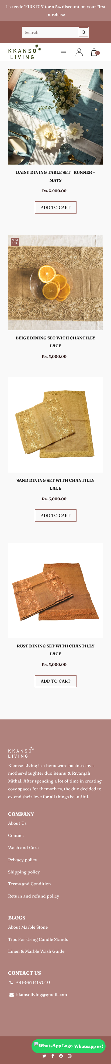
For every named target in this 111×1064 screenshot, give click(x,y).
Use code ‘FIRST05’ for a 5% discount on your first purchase (55, 10)
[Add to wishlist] (96, 98)
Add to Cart (56, 207)
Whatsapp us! (88, 1046)
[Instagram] (70, 1056)
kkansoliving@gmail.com (41, 994)
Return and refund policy (33, 896)
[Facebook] (53, 1056)
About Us (17, 823)
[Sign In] (76, 52)
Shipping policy (24, 872)
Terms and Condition (29, 883)
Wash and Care (23, 847)
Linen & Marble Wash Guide (36, 951)
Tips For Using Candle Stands (38, 939)
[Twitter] (44, 1056)
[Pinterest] (61, 1056)
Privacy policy (22, 859)
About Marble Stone (28, 927)
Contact (16, 835)
